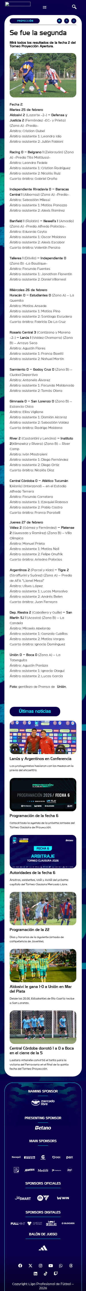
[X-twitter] (30, 1266)
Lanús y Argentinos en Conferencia (40, 759)
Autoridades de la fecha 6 (32, 873)
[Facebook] (20, 1266)
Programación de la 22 (29, 930)
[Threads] (71, 1266)
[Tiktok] (46, 1274)
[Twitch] (56, 1274)
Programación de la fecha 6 (34, 816)
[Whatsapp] (61, 1266)
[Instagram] (41, 1266)
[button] (74, 7)
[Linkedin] (35, 1274)
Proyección (25, 21)
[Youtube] (51, 1266)
